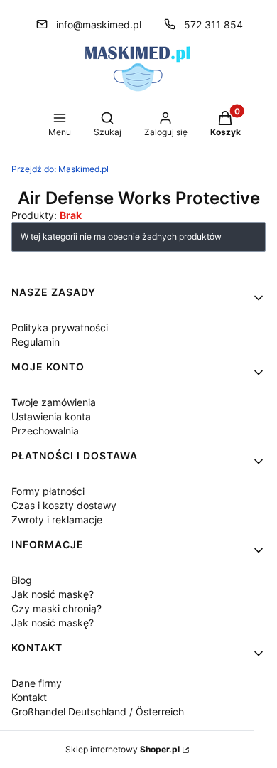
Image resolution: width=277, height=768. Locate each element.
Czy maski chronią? (56, 608)
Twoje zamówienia (53, 402)
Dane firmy (36, 683)
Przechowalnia (45, 431)
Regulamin (35, 342)
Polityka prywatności (59, 327)
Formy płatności (48, 491)
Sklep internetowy (122, 749)
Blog (21, 580)
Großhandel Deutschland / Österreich (97, 711)
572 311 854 (213, 24)
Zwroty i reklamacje (56, 519)
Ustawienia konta (51, 416)
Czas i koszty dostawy (63, 505)
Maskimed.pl (60, 169)
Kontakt (29, 697)
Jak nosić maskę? (52, 594)
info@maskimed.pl (98, 24)
